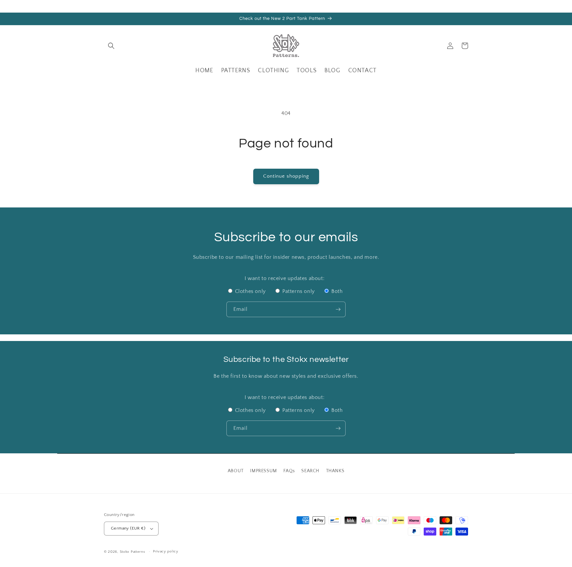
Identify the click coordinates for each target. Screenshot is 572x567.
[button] (111, 45)
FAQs (289, 471)
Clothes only (250, 291)
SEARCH (310, 471)
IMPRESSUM (263, 471)
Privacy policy (165, 551)
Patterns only (298, 291)
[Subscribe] (338, 309)
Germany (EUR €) (128, 528)
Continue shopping (286, 176)
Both (336, 291)
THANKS (335, 471)
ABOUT (236, 471)
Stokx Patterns (132, 552)
